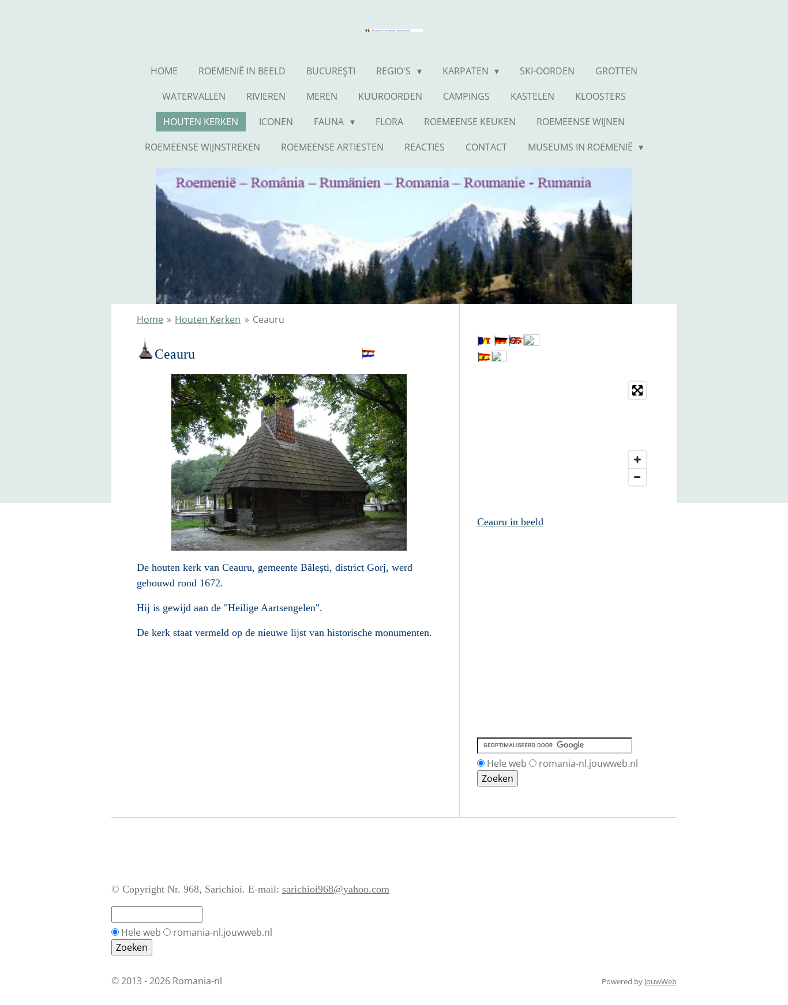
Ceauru (268, 319)
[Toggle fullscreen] (637, 390)
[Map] (564, 433)
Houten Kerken (208, 319)
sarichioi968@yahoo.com (335, 889)
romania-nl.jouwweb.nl (588, 763)
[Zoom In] (637, 459)
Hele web (507, 763)
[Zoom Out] (637, 476)
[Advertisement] (529, 582)
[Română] (484, 342)
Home (150, 319)
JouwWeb (660, 981)
